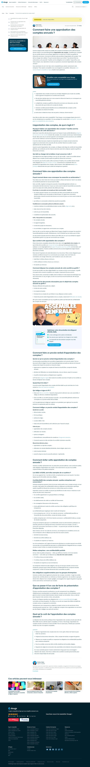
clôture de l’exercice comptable (46, 387)
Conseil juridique (11, 735)
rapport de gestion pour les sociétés (61, 247)
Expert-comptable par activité (14, 730)
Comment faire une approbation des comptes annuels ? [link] (17, 22)
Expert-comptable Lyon (32, 733)
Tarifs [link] (9, 740)
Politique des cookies (41, 761)
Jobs (9, 750)
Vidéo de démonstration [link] (70, 738)
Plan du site (58, 761)
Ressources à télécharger (21, 6)
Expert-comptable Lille (31, 732)
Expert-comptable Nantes (32, 738)
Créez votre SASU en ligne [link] (51, 730)
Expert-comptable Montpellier (33, 737)
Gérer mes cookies (50, 761)
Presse (9, 753)
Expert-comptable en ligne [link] (13, 729)
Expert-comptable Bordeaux (33, 729)
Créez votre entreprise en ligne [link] (52, 729)
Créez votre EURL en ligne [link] (51, 735)
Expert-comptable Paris (32, 740)
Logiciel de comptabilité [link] (13, 738)
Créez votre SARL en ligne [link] (51, 733)
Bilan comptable (11, 733)
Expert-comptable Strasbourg (33, 742)
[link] (77, 2)
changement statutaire (64, 437)
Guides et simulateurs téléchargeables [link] (73, 732)
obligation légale (44, 378)
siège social (69, 206)
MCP (9, 755)
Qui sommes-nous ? (12, 748)
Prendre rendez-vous (31, 750)
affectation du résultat (75, 297)
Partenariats (10, 752)
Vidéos (35, 6)
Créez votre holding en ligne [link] (52, 738)
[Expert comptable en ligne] (4, 2)
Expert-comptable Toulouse (32, 743)
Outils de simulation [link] (69, 730)
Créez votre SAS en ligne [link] (51, 732)
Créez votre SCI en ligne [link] (51, 737)
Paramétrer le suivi (65, 761)
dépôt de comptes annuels (49, 162)
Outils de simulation (10, 6)
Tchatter (29, 748)
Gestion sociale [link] (11, 732)
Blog (3, 6)
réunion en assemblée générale (66, 599)
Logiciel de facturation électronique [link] (15, 737)
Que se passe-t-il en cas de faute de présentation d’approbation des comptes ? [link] (19, 32)
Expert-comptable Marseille (32, 735)
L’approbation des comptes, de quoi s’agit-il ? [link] (19, 19)
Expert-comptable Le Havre (32, 730)
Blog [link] (66, 729)
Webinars (30, 6)
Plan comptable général (70, 735)
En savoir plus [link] (35, 671)
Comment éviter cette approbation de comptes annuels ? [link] (18, 29)
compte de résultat (53, 245)
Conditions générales (20, 761)
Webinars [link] (67, 733)
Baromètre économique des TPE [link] (71, 740)
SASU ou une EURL (44, 393)
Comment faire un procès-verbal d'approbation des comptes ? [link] (17, 25)
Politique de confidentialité (30, 761)
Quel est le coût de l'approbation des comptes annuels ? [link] (18, 35)
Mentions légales (11, 761)
